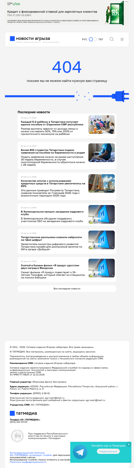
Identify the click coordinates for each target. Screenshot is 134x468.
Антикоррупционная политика (27, 452)
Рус (84, 39)
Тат (100, 39)
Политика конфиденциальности (28, 461)
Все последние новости (67, 288)
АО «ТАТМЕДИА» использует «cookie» (31, 455)
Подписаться (108, 451)
